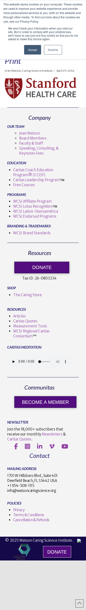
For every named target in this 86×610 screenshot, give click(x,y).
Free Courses (24, 185)
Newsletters (52, 434)
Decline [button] (53, 50)
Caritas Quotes (25, 321)
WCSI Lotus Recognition (33, 206)
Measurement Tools (30, 326)
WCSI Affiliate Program (32, 201)
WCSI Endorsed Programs (34, 216)
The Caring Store (27, 295)
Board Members (33, 138)
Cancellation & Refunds (31, 520)
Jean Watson (29, 133)
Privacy (19, 510)
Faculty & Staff (31, 143)
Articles (19, 316)
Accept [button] (32, 50)
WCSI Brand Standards (32, 233)
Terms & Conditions (28, 515)
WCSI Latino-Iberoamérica (35, 211)
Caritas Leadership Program (36, 180)
